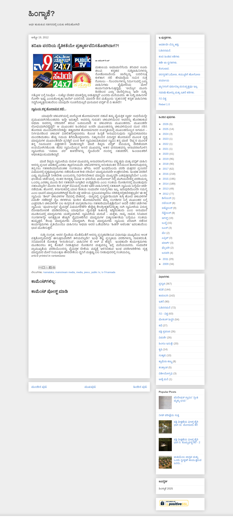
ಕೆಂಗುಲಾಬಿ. (164, 68)
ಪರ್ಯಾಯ (164, 80)
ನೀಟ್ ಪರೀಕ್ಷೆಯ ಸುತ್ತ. (169, 415)
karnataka (49, 272)
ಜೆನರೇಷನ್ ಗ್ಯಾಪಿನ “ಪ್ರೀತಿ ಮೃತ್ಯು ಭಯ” (186, 399)
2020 (166, 153)
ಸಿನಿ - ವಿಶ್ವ (163, 313)
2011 (166, 259)
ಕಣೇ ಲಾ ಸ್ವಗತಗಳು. (168, 62)
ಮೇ (164, 232)
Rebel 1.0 (164, 104)
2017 (166, 168)
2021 (166, 148)
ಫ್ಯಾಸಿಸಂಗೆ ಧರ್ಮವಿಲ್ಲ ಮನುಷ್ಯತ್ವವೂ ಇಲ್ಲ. (178, 86)
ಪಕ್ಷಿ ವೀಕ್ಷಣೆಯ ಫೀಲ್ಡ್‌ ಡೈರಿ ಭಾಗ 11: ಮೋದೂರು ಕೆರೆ (186, 423)
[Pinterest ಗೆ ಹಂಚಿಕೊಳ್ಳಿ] (54, 267)
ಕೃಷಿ (160, 349)
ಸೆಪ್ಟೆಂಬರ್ (167, 212)
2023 (166, 138)
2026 (166, 124)
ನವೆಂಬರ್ (167, 203)
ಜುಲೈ (164, 222)
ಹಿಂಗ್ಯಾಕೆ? (41, 13)
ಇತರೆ (161, 301)
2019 (166, 158)
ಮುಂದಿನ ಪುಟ (39, 386)
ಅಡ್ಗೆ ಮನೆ (163, 379)
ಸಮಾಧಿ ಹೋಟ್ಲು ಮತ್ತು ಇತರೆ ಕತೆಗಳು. (177, 92)
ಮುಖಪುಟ (90, 386)
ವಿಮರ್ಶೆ (162, 337)
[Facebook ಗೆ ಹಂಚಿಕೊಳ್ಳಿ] (50, 267)
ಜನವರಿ (166, 252)
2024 (166, 133)
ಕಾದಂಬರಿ (163, 295)
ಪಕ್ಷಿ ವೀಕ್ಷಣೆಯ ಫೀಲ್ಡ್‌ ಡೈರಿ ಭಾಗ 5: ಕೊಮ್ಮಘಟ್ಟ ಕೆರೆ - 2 (187, 441)
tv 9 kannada (108, 272)
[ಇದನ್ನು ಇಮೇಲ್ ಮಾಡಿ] (40, 267)
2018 (166, 163)
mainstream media (65, 272)
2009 (166, 263)
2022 (166, 143)
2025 (166, 129)
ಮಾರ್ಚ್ (166, 242)
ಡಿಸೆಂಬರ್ (167, 198)
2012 (166, 193)
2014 (166, 183)
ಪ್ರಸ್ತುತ (162, 283)
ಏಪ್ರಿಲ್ (165, 237)
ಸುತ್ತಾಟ (162, 355)
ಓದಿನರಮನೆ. (165, 50)
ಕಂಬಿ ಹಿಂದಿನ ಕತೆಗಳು (169, 56)
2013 (166, 188)
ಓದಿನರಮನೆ (164, 307)
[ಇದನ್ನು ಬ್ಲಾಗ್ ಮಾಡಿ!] (43, 267)
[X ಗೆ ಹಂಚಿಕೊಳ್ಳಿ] (47, 267)
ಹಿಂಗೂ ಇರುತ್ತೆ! (166, 343)
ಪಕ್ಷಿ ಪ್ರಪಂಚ (164, 331)
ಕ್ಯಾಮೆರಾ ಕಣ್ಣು (165, 361)
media (79, 272)
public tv (95, 272)
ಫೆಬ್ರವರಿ (166, 247)
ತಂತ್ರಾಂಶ (163, 367)
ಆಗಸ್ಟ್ (165, 218)
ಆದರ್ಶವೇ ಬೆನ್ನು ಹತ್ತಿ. (169, 44)
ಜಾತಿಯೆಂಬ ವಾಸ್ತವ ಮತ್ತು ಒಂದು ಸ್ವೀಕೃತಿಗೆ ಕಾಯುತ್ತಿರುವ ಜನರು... (188, 460)
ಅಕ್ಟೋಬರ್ (167, 207)
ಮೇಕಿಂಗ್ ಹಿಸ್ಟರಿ (166, 319)
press (87, 272)
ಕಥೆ (160, 325)
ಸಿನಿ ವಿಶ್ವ (162, 98)
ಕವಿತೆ (161, 289)
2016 (166, 173)
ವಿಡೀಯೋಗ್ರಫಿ (166, 373)
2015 (166, 178)
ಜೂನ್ (165, 227)
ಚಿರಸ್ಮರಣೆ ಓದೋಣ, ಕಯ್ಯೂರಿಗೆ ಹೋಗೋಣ (179, 74)
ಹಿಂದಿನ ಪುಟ (140, 386)
